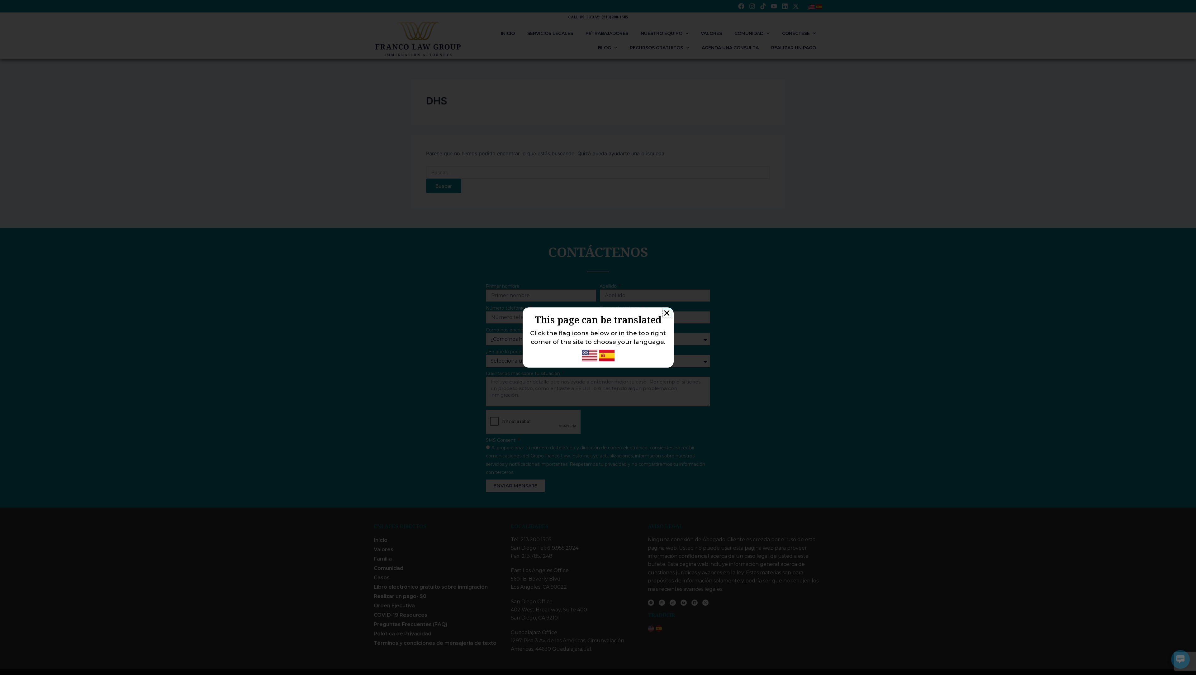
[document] (598, 337)
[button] (667, 313)
